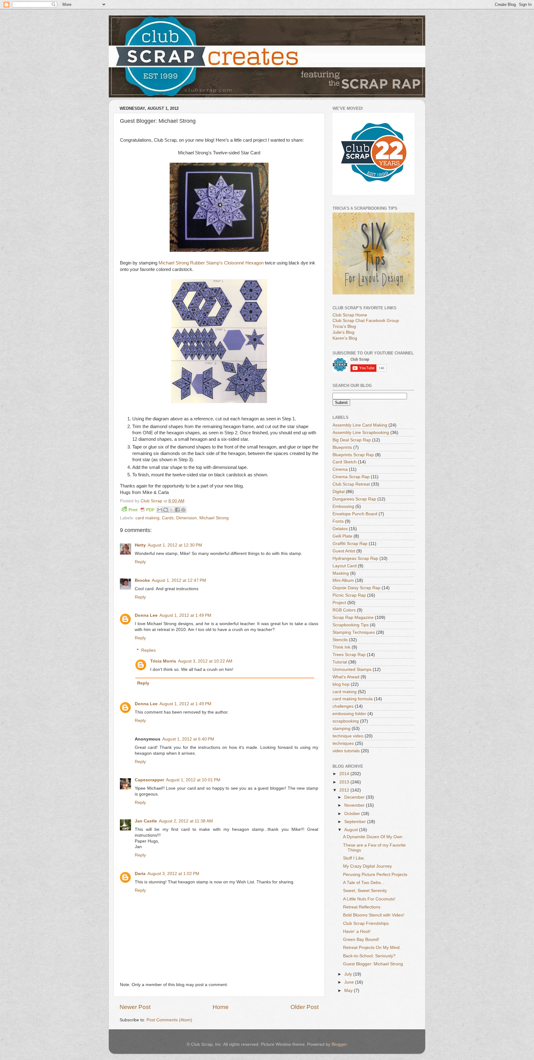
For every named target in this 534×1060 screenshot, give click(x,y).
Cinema (340, 469)
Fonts (338, 521)
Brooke (142, 580)
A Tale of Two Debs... (363, 882)
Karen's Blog (345, 338)
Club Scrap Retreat (351, 484)
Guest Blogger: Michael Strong (373, 964)
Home (221, 1007)
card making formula (353, 699)
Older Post (304, 1007)
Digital (339, 491)
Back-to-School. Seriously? (369, 956)
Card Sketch (345, 462)
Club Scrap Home (350, 315)
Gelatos (340, 528)
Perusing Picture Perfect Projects (375, 874)
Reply (140, 562)
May (349, 990)
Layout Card (345, 566)
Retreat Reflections (361, 907)
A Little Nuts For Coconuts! (369, 899)
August (351, 829)
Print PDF (142, 510)
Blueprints (342, 447)
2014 (344, 773)
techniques (343, 743)
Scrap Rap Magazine (353, 617)
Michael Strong (214, 518)
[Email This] (160, 510)
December (355, 797)
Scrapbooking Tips (351, 625)
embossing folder (349, 713)
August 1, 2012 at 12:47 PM (179, 580)
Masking (341, 573)
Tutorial (340, 662)
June (349, 982)
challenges (343, 706)
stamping (341, 728)
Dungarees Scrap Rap (354, 499)
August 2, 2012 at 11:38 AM (186, 821)
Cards (168, 518)
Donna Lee (146, 615)
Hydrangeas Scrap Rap (355, 558)
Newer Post (135, 1007)
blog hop (341, 684)
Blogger (339, 1044)
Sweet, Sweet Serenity (365, 890)
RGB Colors (344, 610)
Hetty (140, 545)
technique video (348, 736)
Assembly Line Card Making (360, 425)
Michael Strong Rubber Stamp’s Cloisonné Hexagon (211, 262)
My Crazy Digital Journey (367, 866)
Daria (140, 873)
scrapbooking (346, 721)
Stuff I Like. (354, 858)
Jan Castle (146, 821)
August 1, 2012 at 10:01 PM (193, 780)
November (355, 805)
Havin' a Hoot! (357, 931)
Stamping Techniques (354, 632)
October (352, 813)
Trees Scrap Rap (349, 654)
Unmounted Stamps (352, 669)
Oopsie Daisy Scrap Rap (356, 588)
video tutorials (346, 751)
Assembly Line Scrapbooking (361, 432)
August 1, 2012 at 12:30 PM (175, 545)
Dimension (186, 518)
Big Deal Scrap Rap (352, 440)
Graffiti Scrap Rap (350, 543)
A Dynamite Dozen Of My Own (372, 837)
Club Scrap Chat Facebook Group (366, 320)
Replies (148, 650)
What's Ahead (346, 677)
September (355, 821)
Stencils (340, 639)
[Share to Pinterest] (183, 510)
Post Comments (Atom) (169, 1020)
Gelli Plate (342, 536)
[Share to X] (171, 510)
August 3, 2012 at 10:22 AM (205, 661)
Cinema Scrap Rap (351, 476)
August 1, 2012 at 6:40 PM (188, 739)
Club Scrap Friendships (366, 923)
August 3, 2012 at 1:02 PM (173, 873)
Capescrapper (149, 780)
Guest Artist (344, 551)
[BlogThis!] (166, 510)
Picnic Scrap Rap (349, 595)
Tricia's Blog (344, 326)
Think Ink (341, 647)
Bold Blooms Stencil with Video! (373, 915)
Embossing (343, 506)
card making (147, 518)
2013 (344, 782)
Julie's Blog (343, 332)
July (348, 974)
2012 (344, 790)
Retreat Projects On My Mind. (372, 947)
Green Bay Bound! (361, 939)
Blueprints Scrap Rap (353, 455)
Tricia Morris (163, 661)
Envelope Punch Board (355, 514)
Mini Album (343, 580)
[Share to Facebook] (177, 510)
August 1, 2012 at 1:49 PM (185, 615)
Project (339, 602)
